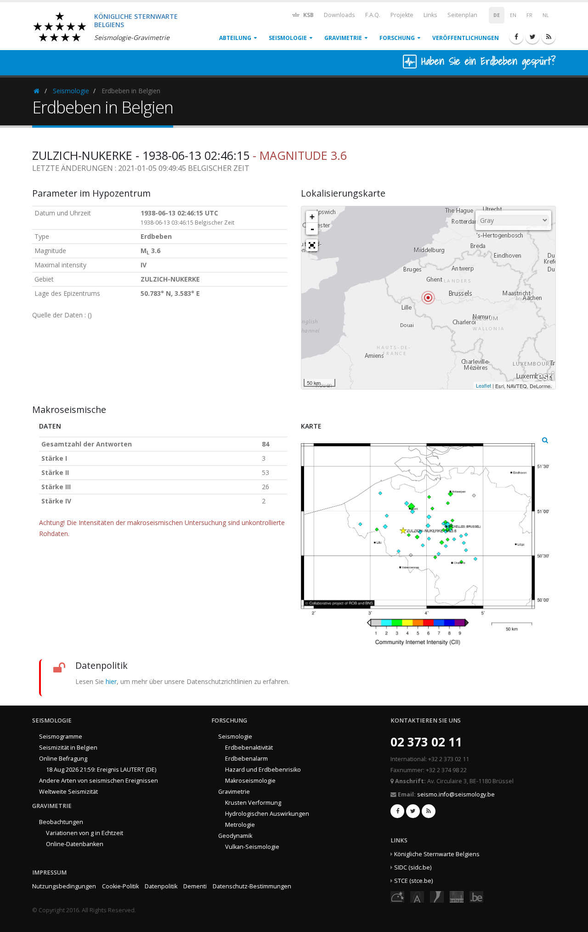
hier (111, 681)
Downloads (339, 15)
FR (529, 15)
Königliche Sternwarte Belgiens (437, 854)
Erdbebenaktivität (249, 747)
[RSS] (548, 37)
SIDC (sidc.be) (412, 867)
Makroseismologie (250, 781)
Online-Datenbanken (74, 844)
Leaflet (483, 385)
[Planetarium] (397, 896)
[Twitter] (532, 37)
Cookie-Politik (120, 886)
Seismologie (288, 38)
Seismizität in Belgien (68, 747)
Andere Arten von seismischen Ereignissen (98, 781)
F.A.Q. (372, 15)
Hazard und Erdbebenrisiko (263, 770)
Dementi (195, 886)
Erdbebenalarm (246, 759)
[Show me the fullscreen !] (312, 245)
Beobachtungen (61, 822)
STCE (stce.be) (413, 881)
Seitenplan (462, 15)
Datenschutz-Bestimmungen (252, 886)
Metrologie (240, 825)
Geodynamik (235, 836)
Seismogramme (60, 736)
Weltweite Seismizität (68, 792)
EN (513, 15)
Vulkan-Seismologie (252, 847)
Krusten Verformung (253, 803)
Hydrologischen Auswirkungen (267, 814)
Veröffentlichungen (465, 38)
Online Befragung (63, 759)
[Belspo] (457, 896)
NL (546, 15)
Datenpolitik (161, 886)
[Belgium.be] (476, 896)
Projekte (401, 15)
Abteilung (235, 38)
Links (430, 15)
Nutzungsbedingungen (64, 886)
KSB (308, 15)
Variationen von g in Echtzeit (84, 833)
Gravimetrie (343, 38)
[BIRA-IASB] (417, 896)
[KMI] (437, 896)
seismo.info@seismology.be (456, 794)
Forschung (397, 38)
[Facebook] (516, 37)
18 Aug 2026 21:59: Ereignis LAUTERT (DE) (101, 770)
